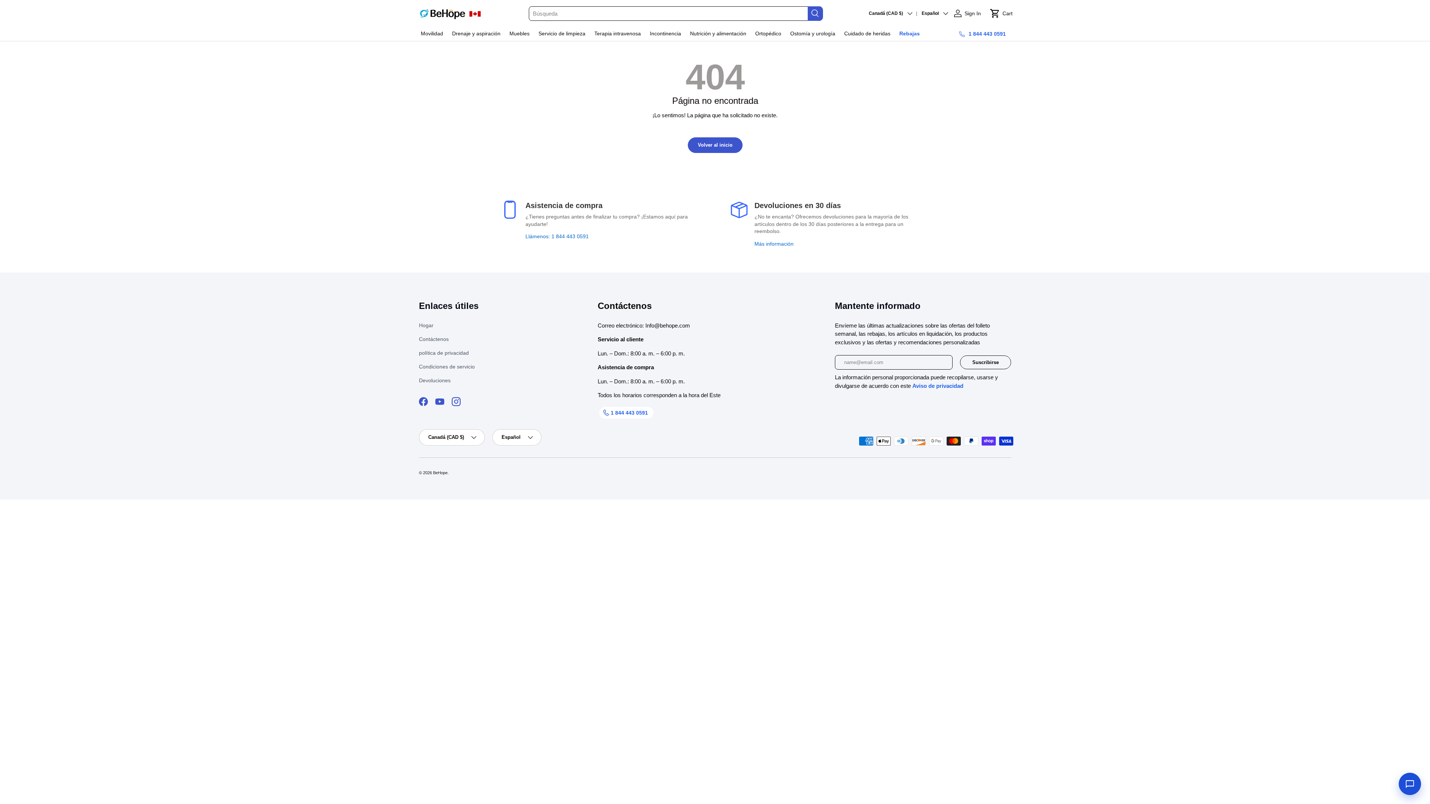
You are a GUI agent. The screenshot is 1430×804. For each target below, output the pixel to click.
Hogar (426, 325)
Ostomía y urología (812, 33)
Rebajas (909, 33)
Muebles (519, 33)
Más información (774, 244)
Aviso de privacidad (937, 386)
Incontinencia (665, 33)
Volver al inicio (715, 145)
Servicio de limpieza (561, 33)
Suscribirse (985, 362)
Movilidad (432, 33)
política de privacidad (444, 353)
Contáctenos (434, 339)
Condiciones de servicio (447, 367)
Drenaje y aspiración (476, 33)
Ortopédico (768, 33)
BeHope (440, 472)
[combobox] (675, 13)
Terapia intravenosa (617, 33)
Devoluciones (435, 380)
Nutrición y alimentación (718, 33)
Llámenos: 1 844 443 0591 (557, 236)
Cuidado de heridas (867, 33)
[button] (1001, 13)
